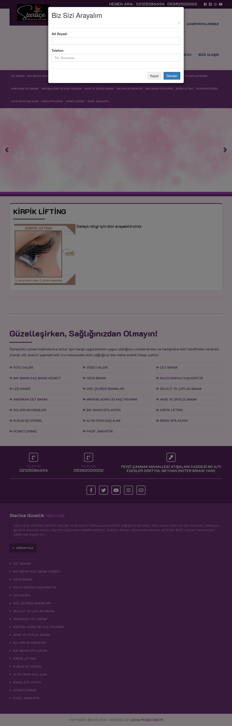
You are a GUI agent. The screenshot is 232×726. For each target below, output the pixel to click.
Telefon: (58, 50)
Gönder (172, 76)
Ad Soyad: (60, 33)
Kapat (154, 76)
